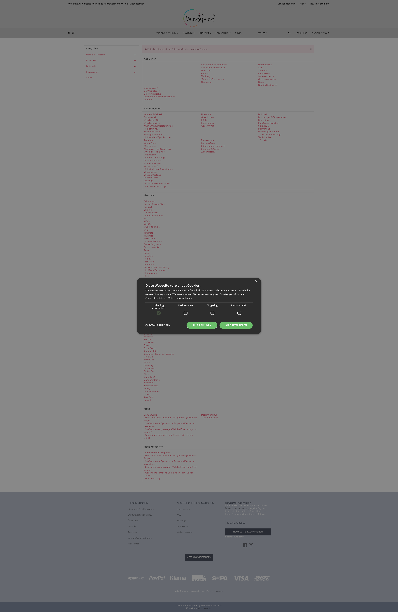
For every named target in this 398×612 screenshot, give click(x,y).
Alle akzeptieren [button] (236, 325)
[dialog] (199, 306)
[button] (157, 325)
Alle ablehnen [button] (202, 325)
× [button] (256, 281)
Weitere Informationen (180, 298)
